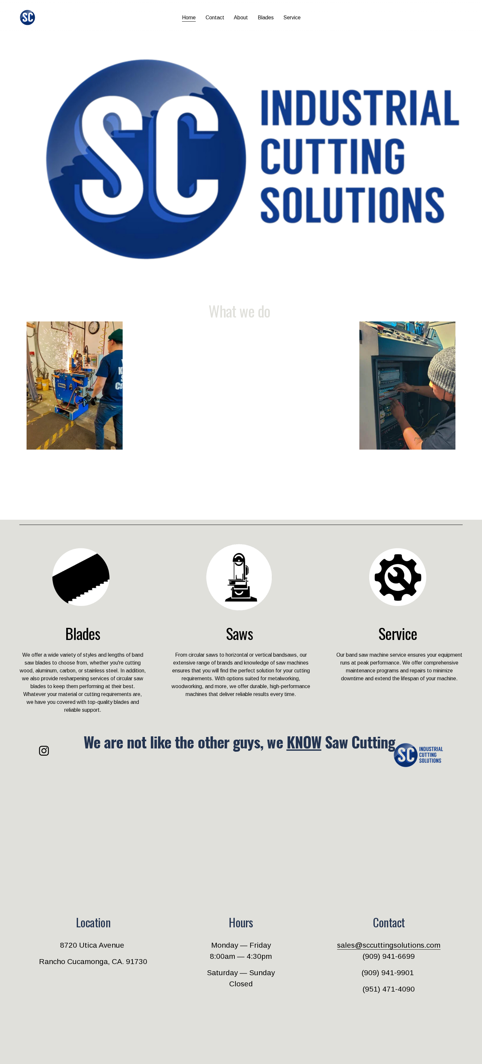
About (241, 17)
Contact (215, 17)
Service (292, 17)
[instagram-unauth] (44, 750)
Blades (266, 17)
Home (189, 17)
